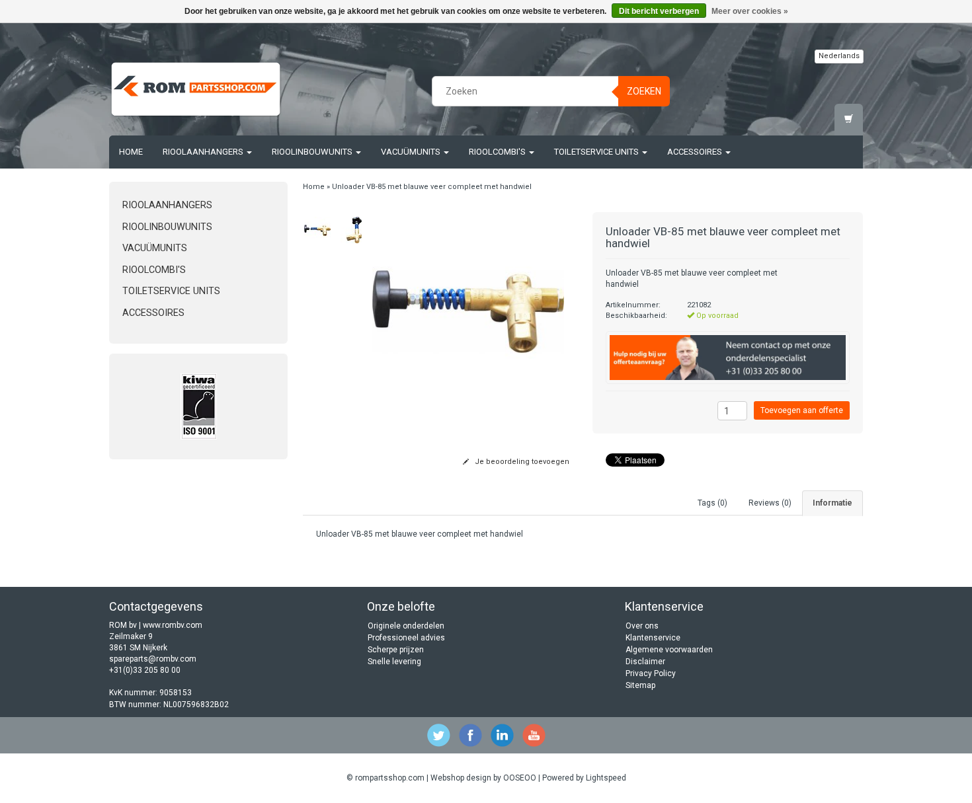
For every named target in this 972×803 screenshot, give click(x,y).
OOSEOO (519, 778)
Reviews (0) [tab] (770, 503)
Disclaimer (645, 661)
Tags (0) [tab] (712, 503)
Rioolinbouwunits (313, 152)
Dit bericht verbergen (659, 11)
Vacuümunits (411, 152)
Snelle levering (394, 661)
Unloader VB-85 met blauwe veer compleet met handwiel (432, 186)
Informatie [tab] (832, 503)
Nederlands (839, 56)
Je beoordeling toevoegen (521, 461)
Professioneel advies (406, 637)
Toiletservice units (597, 152)
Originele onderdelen (406, 626)
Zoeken (644, 91)
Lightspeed (606, 778)
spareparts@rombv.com (152, 659)
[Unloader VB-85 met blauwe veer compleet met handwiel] (318, 230)
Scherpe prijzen (396, 649)
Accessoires (695, 152)
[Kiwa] (198, 406)
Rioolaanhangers (204, 152)
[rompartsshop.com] (196, 89)
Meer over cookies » (749, 11)
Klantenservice (653, 637)
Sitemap (640, 685)
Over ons (642, 626)
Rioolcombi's (498, 152)
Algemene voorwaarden (669, 649)
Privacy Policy (651, 673)
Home (131, 152)
